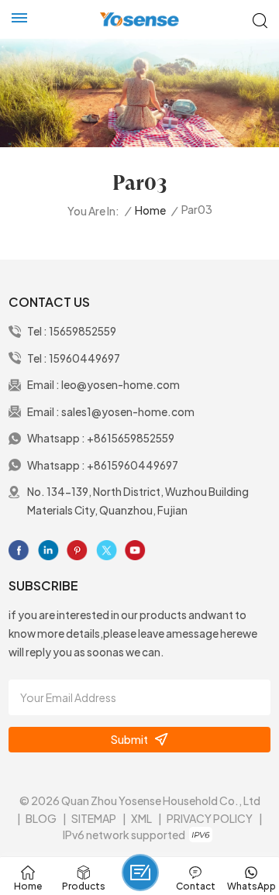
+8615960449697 (132, 465)
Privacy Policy (210, 818)
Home (150, 210)
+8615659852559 (130, 438)
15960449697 (84, 358)
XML (141, 818)
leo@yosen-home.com (120, 384)
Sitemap (93, 818)
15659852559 (82, 331)
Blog (41, 818)
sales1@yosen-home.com (128, 411)
